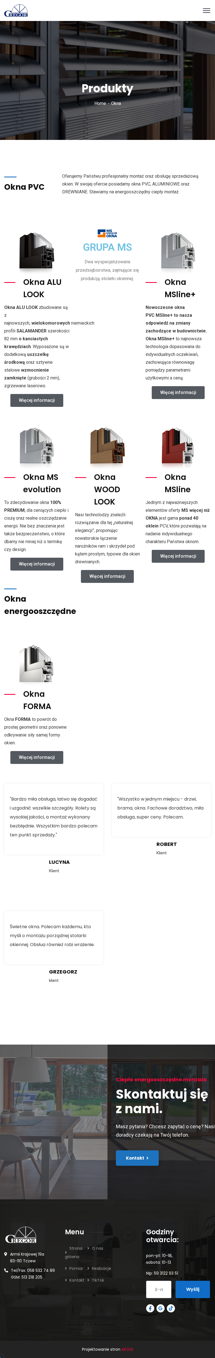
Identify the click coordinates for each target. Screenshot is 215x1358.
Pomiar (76, 1268)
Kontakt (77, 1280)
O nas (97, 1248)
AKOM (127, 1349)
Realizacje (101, 1268)
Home (100, 103)
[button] (36, 400)
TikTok (98, 1280)
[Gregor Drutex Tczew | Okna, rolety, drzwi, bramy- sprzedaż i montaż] (16, 10)
